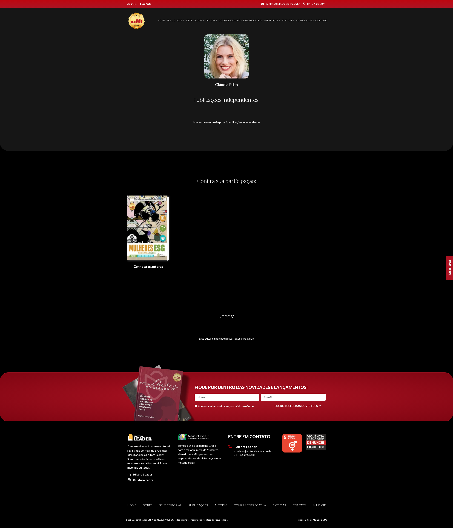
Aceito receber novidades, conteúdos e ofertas (226, 406)
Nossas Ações (305, 20)
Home (161, 20)
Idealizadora (194, 20)
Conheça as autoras (148, 267)
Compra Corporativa (250, 505)
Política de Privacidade (215, 519)
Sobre (148, 505)
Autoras (211, 20)
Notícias (279, 505)
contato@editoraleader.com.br (253, 451)
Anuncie (132, 3)
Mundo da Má (320, 519)
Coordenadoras (230, 20)
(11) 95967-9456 (244, 455)
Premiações (272, 20)
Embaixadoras (252, 20)
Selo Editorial (170, 505)
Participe (288, 20)
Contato (321, 20)
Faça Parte (145, 3)
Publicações (175, 20)
